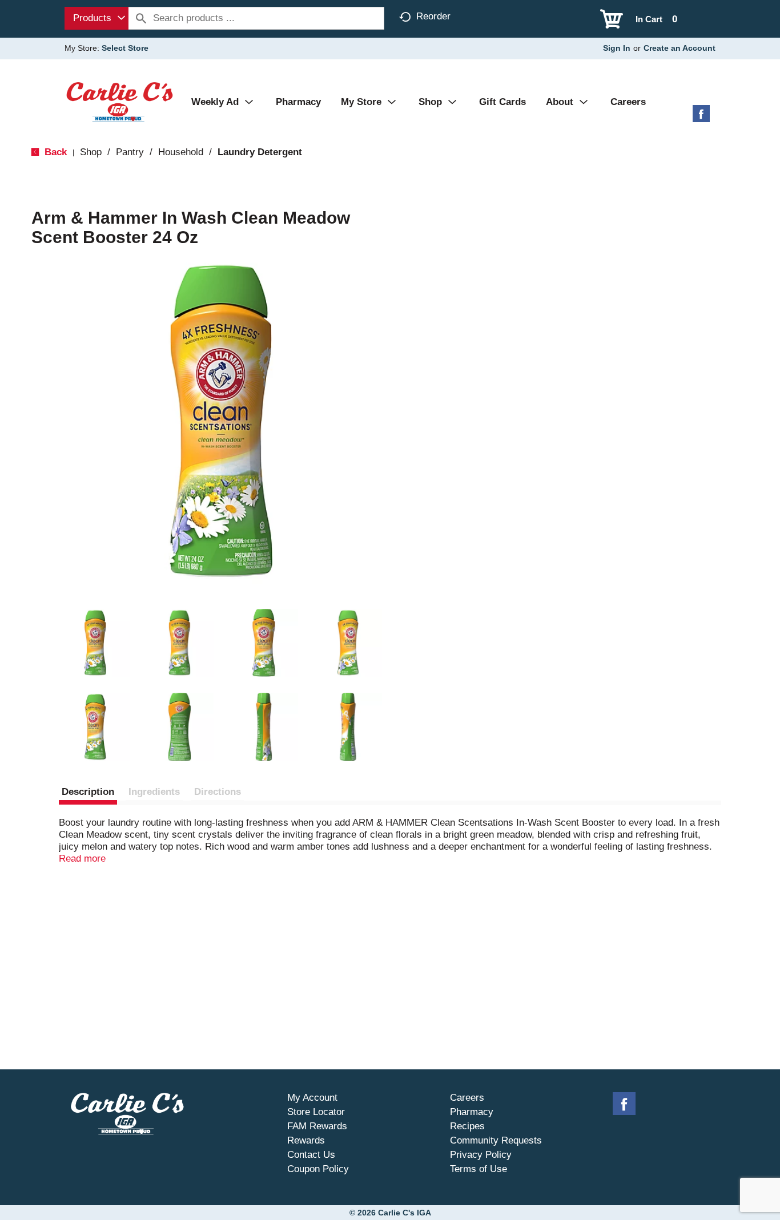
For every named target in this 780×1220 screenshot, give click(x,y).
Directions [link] (217, 791)
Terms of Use (478, 1169)
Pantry (130, 152)
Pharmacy (471, 1111)
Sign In (616, 47)
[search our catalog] (141, 18)
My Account (312, 1097)
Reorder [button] (433, 16)
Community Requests (496, 1140)
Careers (467, 1097)
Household (180, 152)
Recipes (467, 1126)
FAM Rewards (317, 1126)
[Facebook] (701, 117)
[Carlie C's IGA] (120, 101)
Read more (82, 858)
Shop (91, 152)
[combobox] (96, 18)
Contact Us (311, 1154)
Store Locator (316, 1111)
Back (54, 152)
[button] (95, 643)
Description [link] (88, 791)
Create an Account (679, 47)
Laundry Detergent (260, 152)
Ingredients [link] (154, 791)
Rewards (306, 1140)
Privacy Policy (481, 1154)
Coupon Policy (318, 1169)
